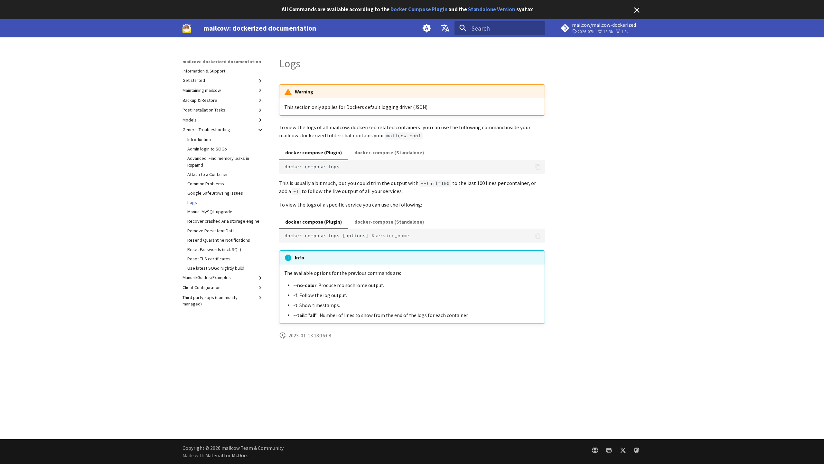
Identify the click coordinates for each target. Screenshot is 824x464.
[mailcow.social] (637, 451)
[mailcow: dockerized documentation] (187, 28)
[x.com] (623, 451)
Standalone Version (491, 9)
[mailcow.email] (595, 451)
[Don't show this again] (636, 10)
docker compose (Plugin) (313, 153)
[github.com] (609, 451)
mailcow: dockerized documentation (222, 61)
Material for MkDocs (226, 455)
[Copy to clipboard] (538, 167)
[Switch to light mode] (427, 28)
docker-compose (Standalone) (389, 153)
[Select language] (445, 28)
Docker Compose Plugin (418, 9)
